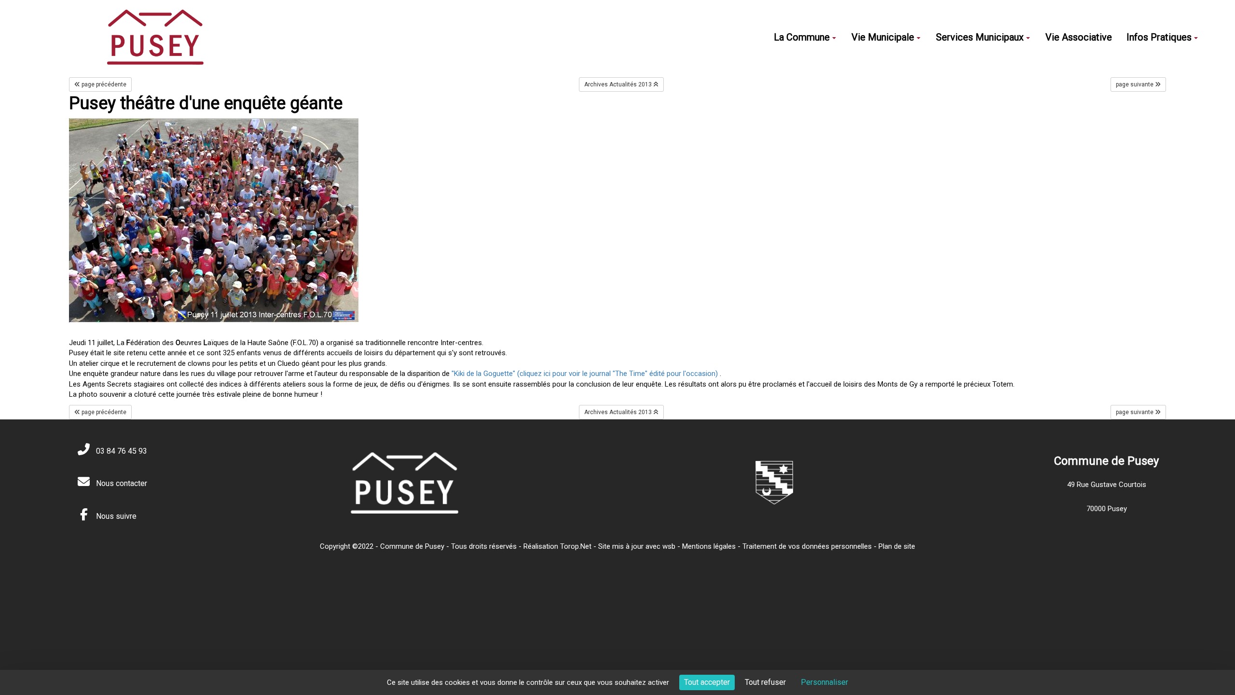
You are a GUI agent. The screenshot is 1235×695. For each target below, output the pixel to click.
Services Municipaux (980, 37)
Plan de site (896, 546)
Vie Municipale (882, 37)
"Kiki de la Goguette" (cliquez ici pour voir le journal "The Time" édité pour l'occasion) (585, 373)
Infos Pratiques (1159, 37)
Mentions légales (709, 546)
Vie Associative (1078, 37)
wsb (668, 546)
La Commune (802, 37)
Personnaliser (824, 682)
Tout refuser (765, 682)
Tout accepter (707, 682)
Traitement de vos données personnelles (807, 546)
